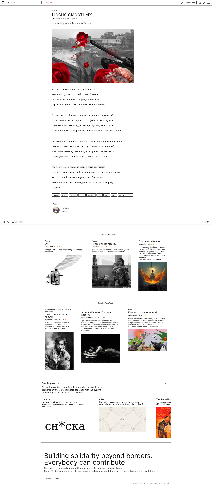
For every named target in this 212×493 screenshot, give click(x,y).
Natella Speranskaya (89, 318)
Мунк (107, 195)
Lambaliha (56, 18)
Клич (130, 310)
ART (83, 310)
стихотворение (125, 195)
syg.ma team (133, 315)
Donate (49, 3)
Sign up (48, 478)
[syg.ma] (3, 2)
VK (148, 483)
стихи (64, 195)
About (57, 478)
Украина (73, 195)
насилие (91, 195)
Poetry (54, 10)
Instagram (152, 483)
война (82, 195)
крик (114, 195)
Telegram (141, 483)
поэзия (56, 195)
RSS (168, 483)
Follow (64, 212)
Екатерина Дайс (51, 320)
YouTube (158, 483)
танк (99, 195)
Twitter (164, 483)
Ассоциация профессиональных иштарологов (58, 311)
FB (146, 483)
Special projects (50, 383)
